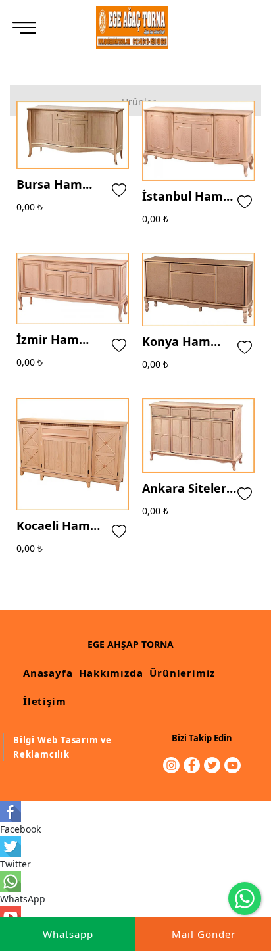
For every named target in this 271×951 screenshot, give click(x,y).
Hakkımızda (111, 672)
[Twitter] (212, 765)
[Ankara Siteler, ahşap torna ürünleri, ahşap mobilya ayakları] (132, 27)
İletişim (44, 701)
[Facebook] (192, 765)
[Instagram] (171, 765)
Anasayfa (47, 672)
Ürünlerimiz (182, 672)
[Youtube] (232, 765)
